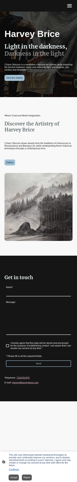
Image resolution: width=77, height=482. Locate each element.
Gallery (9, 162)
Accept (13, 477)
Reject (27, 477)
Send (38, 363)
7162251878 (23, 377)
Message (10, 302)
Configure (14, 469)
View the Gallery (14, 78)
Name (9, 287)
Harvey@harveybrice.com (25, 382)
